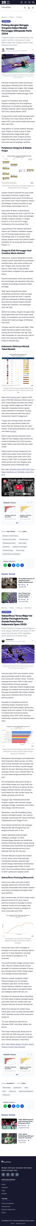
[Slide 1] (17, 1074)
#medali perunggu (8, 550)
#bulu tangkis (22, 543)
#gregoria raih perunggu (20, 546)
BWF (16, 761)
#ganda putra (17, 1087)
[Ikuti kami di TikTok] (33, 2)
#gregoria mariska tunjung (10, 535)
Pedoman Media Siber (8, 1209)
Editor (25, 531)
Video (3, 1190)
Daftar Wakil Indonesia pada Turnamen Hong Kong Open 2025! (25, 1121)
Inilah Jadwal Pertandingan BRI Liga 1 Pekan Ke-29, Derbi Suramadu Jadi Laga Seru (26, 1137)
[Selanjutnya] (31, 502)
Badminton (28, 608)
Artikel (12, 17)
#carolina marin (23, 539)
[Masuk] (29, 8)
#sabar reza (12, 1091)
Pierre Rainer (11, 531)
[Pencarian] (25, 8)
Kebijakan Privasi (20, 1223)
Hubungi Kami (6, 1206)
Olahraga (19, 17)
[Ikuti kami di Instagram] (29, 2)
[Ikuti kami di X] (25, 2)
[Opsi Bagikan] (32, 50)
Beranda (4, 17)
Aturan (12, 1223)
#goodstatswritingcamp (26, 1091)
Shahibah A (10, 1083)
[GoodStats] (7, 7)
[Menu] (33, 8)
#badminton (6, 546)
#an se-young (20, 550)
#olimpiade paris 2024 (9, 543)
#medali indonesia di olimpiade (11, 554)
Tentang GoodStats (8, 1203)
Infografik (5, 1187)
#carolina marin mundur (9, 539)
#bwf (4, 1091)
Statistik (4, 1193)
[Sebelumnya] (28, 502)
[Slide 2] (18, 1074)
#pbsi (26, 1087)
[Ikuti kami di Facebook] (21, 2)
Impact (4, 1212)
